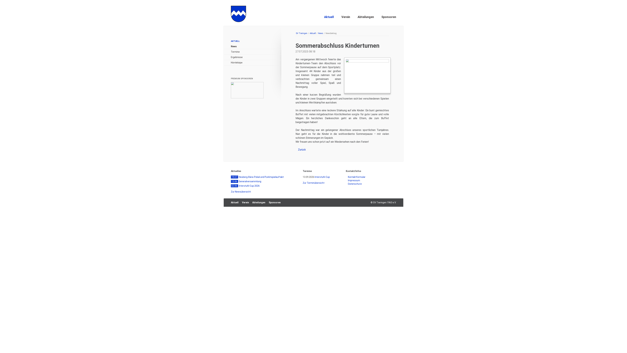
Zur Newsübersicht (241, 191)
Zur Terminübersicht (313, 183)
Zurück (302, 149)
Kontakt (375, 7)
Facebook (368, 202)
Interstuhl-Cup (322, 177)
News (320, 33)
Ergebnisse (237, 57)
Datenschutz (355, 184)
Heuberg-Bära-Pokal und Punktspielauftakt (257, 177)
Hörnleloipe (236, 62)
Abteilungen (366, 17)
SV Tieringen (301, 33)
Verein (345, 17)
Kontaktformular (356, 177)
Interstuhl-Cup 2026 (245, 186)
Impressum (389, 7)
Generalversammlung (246, 181)
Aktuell (329, 17)
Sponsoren (388, 17)
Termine (235, 51)
